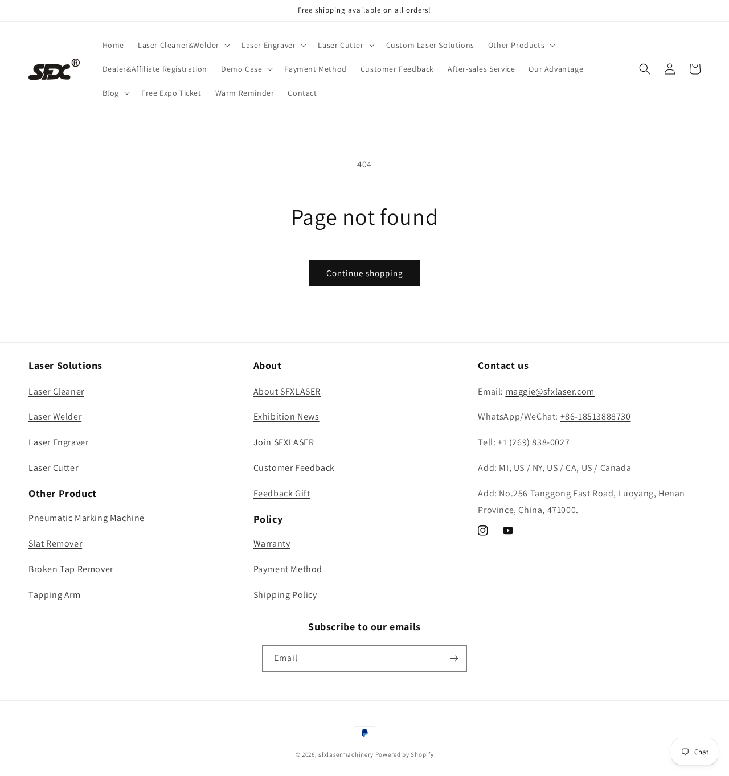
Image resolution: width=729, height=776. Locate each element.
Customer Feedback (294, 468)
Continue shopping (364, 273)
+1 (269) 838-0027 (534, 442)
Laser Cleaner (56, 391)
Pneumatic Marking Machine (86, 518)
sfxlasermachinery (346, 754)
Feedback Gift (281, 493)
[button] (183, 45)
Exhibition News (286, 416)
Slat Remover (55, 543)
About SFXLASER (287, 391)
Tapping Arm (54, 595)
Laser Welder (54, 416)
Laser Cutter (53, 468)
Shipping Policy (285, 595)
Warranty (271, 543)
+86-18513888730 (595, 416)
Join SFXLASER (283, 442)
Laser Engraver (58, 442)
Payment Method (287, 569)
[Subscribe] (453, 658)
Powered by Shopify (404, 754)
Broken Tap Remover (70, 569)
